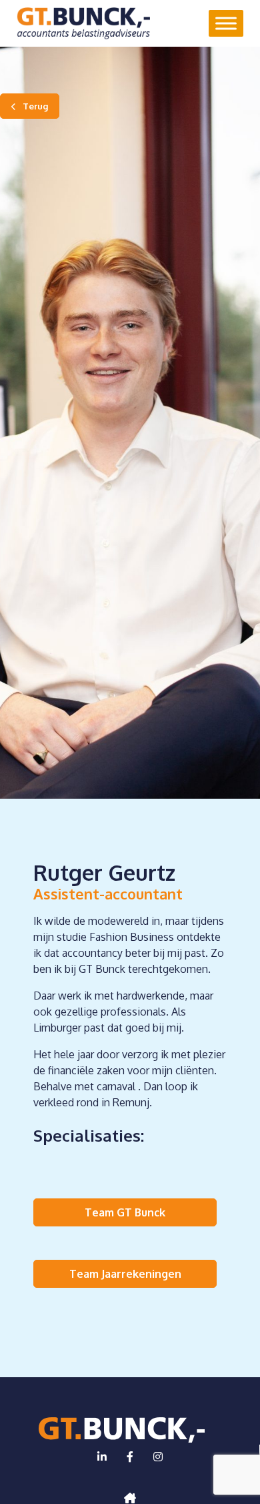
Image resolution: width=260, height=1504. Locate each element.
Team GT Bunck (125, 1212)
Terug (35, 106)
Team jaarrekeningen (125, 1273)
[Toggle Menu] (226, 23)
